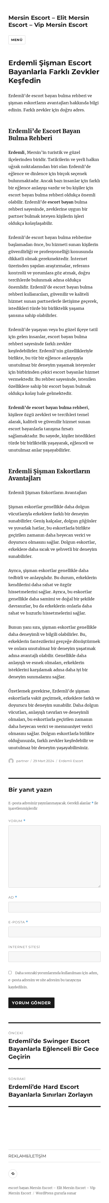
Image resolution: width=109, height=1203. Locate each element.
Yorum (17, 821)
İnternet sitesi (24, 947)
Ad (12, 897)
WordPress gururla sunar (56, 1193)
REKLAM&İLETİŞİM (27, 1156)
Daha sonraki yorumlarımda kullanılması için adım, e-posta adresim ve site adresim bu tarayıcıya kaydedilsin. (53, 980)
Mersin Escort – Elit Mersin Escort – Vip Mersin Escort (48, 21)
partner (22, 761)
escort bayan (18, 1188)
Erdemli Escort (71, 761)
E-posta (18, 922)
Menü (16, 40)
